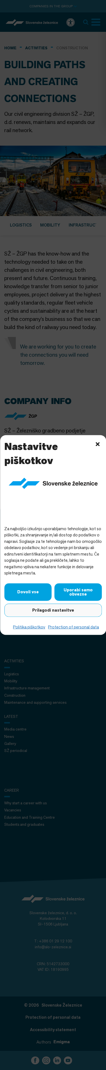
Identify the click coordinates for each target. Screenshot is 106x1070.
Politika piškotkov (29, 626)
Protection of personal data (73, 626)
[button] (97, 444)
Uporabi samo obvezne (78, 592)
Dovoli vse (28, 592)
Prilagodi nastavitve (53, 610)
